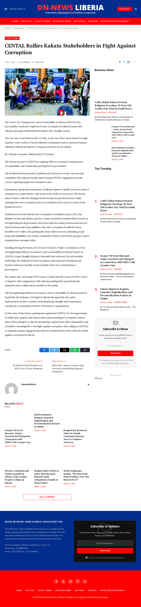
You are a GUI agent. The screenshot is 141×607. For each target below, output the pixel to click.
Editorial (79, 21)
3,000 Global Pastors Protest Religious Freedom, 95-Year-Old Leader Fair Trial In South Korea (113, 105)
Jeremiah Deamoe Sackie (98, 597)
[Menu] (6, 9)
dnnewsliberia (28, 384)
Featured (118, 269)
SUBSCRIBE (124, 9)
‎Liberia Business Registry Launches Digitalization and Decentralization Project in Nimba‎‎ (47, 420)
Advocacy (113, 112)
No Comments (25, 62)
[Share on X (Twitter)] (124, 62)
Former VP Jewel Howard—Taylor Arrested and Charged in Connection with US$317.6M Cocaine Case (17, 436)
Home (15, 21)
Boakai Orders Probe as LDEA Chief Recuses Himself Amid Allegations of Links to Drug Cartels (46, 476)
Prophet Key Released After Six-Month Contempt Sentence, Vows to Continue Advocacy (75, 436)
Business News (62, 21)
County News (42, 21)
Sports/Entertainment (115, 21)
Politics (26, 21)
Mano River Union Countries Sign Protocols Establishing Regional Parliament (68, 368)
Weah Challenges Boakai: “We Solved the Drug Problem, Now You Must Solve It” (76, 475)
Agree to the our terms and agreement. (106, 557)
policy (112, 557)
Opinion (93, 21)
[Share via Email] (129, 62)
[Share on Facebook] (120, 62)
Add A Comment (47, 497)
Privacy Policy (114, 363)
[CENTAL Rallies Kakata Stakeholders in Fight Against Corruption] (47, 92)
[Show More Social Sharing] (134, 62)
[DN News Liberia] (70, 9)
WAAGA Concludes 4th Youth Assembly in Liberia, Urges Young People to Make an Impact (17, 476)
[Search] (135, 9)
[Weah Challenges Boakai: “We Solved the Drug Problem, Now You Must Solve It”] (76, 459)
